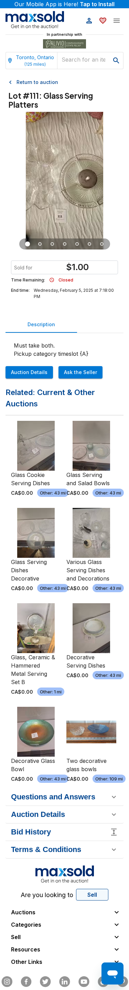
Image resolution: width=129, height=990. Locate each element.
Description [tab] (41, 324)
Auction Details (29, 372)
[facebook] (26, 981)
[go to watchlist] (103, 20)
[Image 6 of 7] (89, 244)
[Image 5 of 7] (77, 244)
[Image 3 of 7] (52, 244)
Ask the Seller (80, 372)
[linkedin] (64, 981)
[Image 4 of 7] (65, 244)
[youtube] (84, 981)
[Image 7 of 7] (102, 244)
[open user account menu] (89, 20)
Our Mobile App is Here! (64, 4)
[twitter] (45, 981)
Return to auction (37, 82)
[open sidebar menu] (116, 20)
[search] (116, 60)
